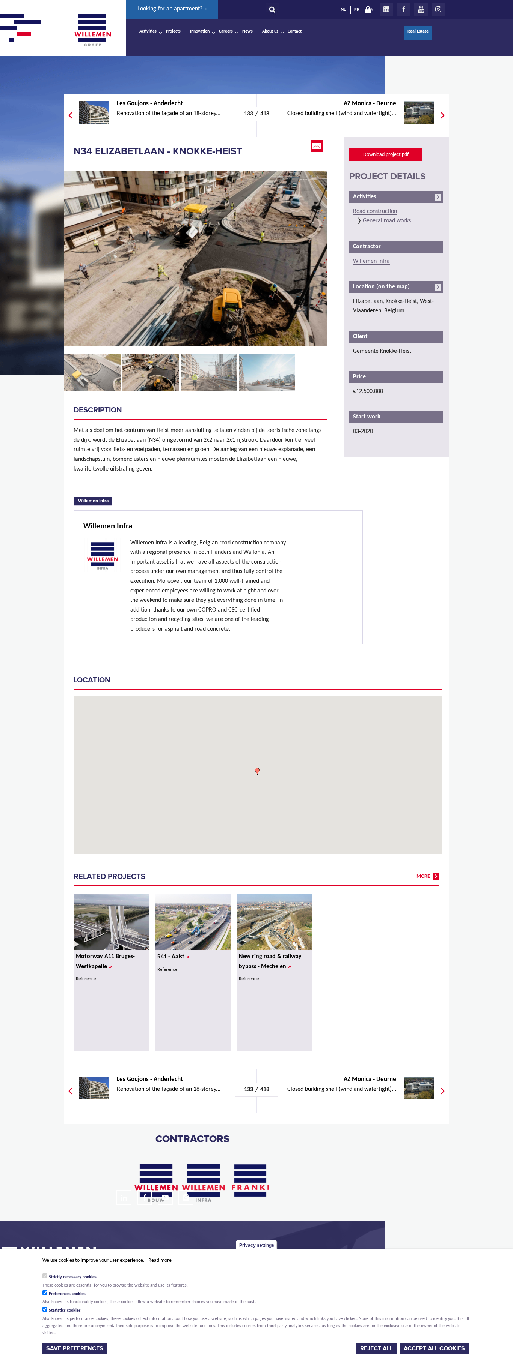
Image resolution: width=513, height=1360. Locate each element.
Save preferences (74, 1348)
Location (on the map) (381, 287)
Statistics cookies (65, 1310)
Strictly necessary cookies (73, 1277)
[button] (257, 771)
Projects (173, 31)
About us (270, 31)
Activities (148, 31)
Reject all (376, 1348)
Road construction (375, 211)
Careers (226, 31)
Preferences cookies (67, 1293)
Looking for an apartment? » (172, 9)
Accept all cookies (434, 1348)
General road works (387, 221)
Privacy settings (256, 1245)
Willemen (92, 30)
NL (343, 9)
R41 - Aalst (173, 957)
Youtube (421, 9)
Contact (295, 31)
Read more (160, 1260)
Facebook (403, 9)
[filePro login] (370, 11)
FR (356, 9)
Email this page (317, 146)
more (423, 876)
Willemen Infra (95, 501)
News (247, 31)
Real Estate (418, 31)
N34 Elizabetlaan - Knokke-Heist (158, 151)
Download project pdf (386, 154)
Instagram (438, 9)
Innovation (200, 31)
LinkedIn (386, 9)
